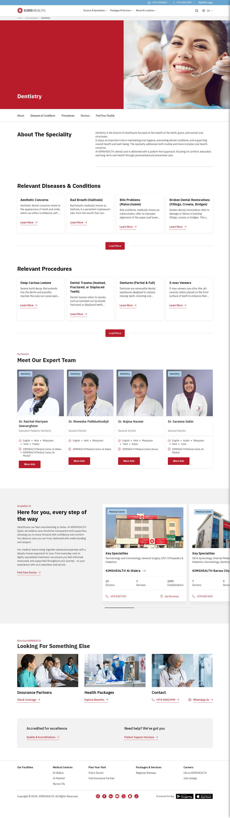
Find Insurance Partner (102, 778)
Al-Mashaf (59, 778)
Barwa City (59, 783)
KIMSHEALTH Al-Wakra (123, 571)
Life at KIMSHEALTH (195, 772)
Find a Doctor (96, 772)
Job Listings (190, 778)
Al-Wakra (58, 772)
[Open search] (197, 11)
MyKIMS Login (205, 2)
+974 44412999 (184, 2)
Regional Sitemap (146, 772)
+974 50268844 (159, 2)
